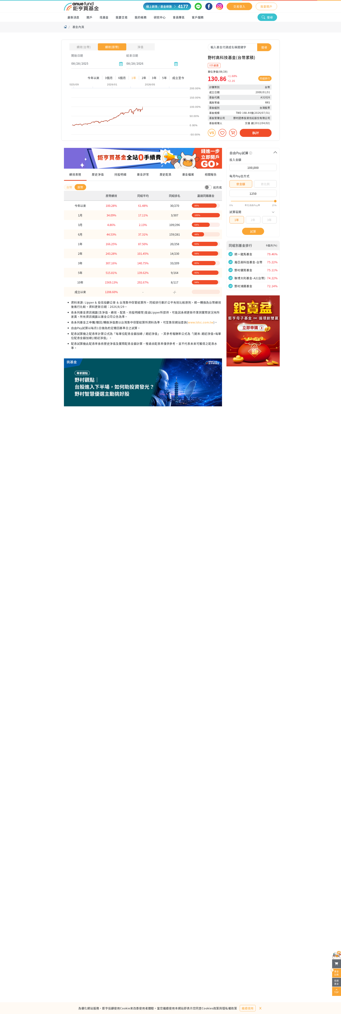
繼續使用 (248, 1008)
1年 (236, 220)
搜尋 (270, 17)
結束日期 (132, 55)
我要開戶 (266, 6)
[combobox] (240, 47)
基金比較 (335, 972)
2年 (253, 220)
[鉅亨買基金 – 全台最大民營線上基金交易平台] (81, 6)
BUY (255, 132)
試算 (253, 231)
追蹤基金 (336, 982)
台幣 (70, 187)
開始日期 (77, 55)
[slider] (253, 201)
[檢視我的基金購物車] (336, 963)
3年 (269, 220)
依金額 (240, 184)
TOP (336, 992)
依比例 (265, 184)
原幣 (80, 187)
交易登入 (239, 6)
